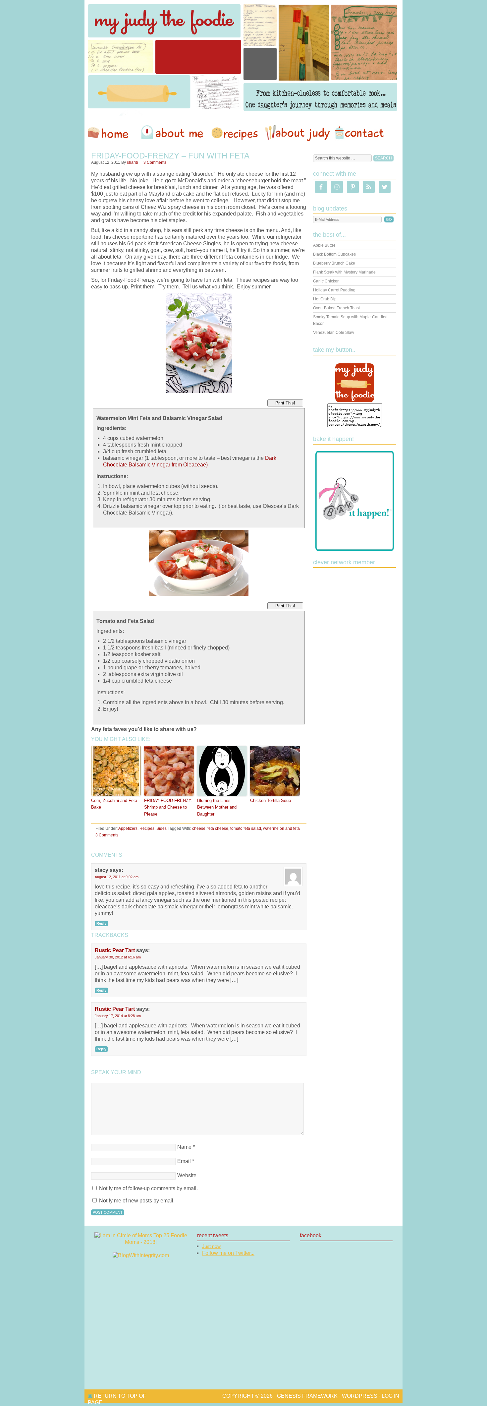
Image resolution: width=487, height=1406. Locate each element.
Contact (359, 133)
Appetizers (127, 828)
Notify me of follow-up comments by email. (148, 1188)
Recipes (235, 133)
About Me (173, 133)
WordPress (359, 1396)
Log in (390, 1396)
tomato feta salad (245, 828)
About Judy (297, 133)
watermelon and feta (281, 828)
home (111, 133)
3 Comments (154, 162)
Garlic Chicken (326, 281)
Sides (161, 828)
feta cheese (217, 828)
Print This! (285, 402)
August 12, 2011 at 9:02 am (116, 877)
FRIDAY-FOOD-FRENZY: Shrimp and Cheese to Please (168, 807)
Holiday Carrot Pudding (334, 290)
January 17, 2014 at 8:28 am (118, 1016)
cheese (198, 828)
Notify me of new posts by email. (137, 1200)
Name (184, 1147)
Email (184, 1161)
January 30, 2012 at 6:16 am (118, 957)
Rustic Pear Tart (115, 950)
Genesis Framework (307, 1396)
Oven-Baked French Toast (336, 308)
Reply (101, 923)
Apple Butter (324, 245)
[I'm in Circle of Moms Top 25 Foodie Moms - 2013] (140, 1242)
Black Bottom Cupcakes (334, 254)
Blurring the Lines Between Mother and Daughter (217, 807)
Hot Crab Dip (325, 299)
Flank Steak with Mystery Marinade (344, 272)
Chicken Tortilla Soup (270, 800)
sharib (132, 162)
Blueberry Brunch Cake (334, 263)
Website (186, 1175)
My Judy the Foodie (243, 58)
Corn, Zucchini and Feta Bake (114, 804)
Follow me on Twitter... (228, 1253)
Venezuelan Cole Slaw (333, 332)
